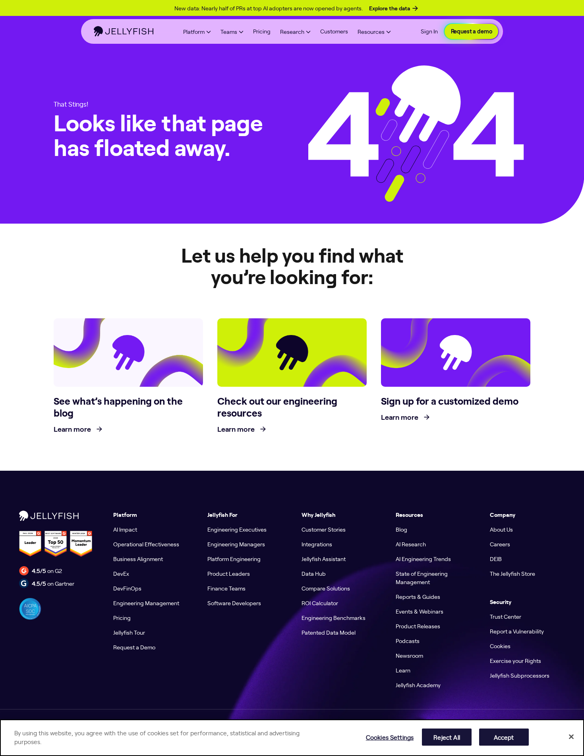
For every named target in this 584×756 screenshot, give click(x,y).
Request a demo (471, 31)
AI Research (411, 544)
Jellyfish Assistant (324, 559)
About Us (501, 529)
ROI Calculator (320, 603)
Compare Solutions (326, 588)
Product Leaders (228, 573)
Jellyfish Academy (418, 685)
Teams (228, 31)
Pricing (262, 31)
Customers (334, 31)
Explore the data (389, 8)
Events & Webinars (419, 611)
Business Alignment (138, 559)
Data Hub (314, 573)
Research (292, 31)
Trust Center (505, 616)
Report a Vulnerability (517, 631)
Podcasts (408, 641)
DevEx (121, 573)
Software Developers (234, 603)
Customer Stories (324, 529)
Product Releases (418, 626)
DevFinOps (127, 588)
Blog (401, 529)
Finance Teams (226, 588)
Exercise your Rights (515, 660)
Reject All (446, 737)
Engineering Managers (236, 544)
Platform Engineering (234, 559)
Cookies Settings (390, 737)
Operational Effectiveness (146, 544)
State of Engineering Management (422, 577)
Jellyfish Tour (129, 632)
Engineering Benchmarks (333, 618)
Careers (500, 544)
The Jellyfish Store (512, 573)
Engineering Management (146, 603)
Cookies (500, 646)
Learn (403, 670)
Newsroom (409, 655)
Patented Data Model (329, 632)
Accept (504, 737)
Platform (194, 31)
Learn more (73, 429)
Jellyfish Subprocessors (519, 675)
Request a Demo (134, 647)
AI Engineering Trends (423, 559)
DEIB (496, 559)
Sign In (429, 31)
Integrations (317, 544)
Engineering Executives (237, 529)
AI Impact (125, 529)
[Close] (571, 736)
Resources (371, 31)
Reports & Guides (418, 596)
